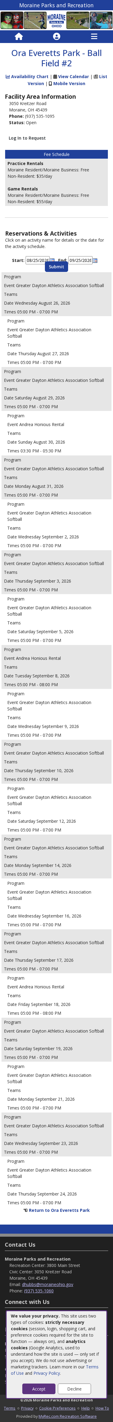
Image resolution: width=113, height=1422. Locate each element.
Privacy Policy (46, 1373)
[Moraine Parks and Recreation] (56, 20)
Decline (74, 1389)
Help (85, 1408)
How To (102, 1408)
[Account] (56, 36)
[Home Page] (19, 36)
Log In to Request (27, 138)
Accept (39, 1389)
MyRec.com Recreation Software (68, 1416)
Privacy (27, 1408)
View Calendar (73, 76)
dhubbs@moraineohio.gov (47, 1284)
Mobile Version (69, 83)
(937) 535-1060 (39, 1291)
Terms (9, 1408)
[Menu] (94, 36)
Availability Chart (29, 76)
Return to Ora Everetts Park (59, 1210)
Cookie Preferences (57, 1408)
